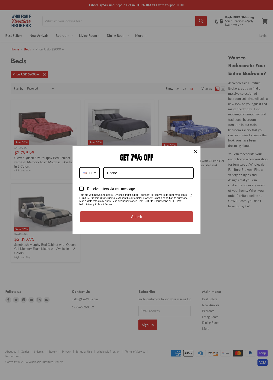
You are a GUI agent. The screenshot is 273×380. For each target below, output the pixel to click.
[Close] (195, 151)
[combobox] (89, 173)
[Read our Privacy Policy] (191, 195)
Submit (136, 217)
